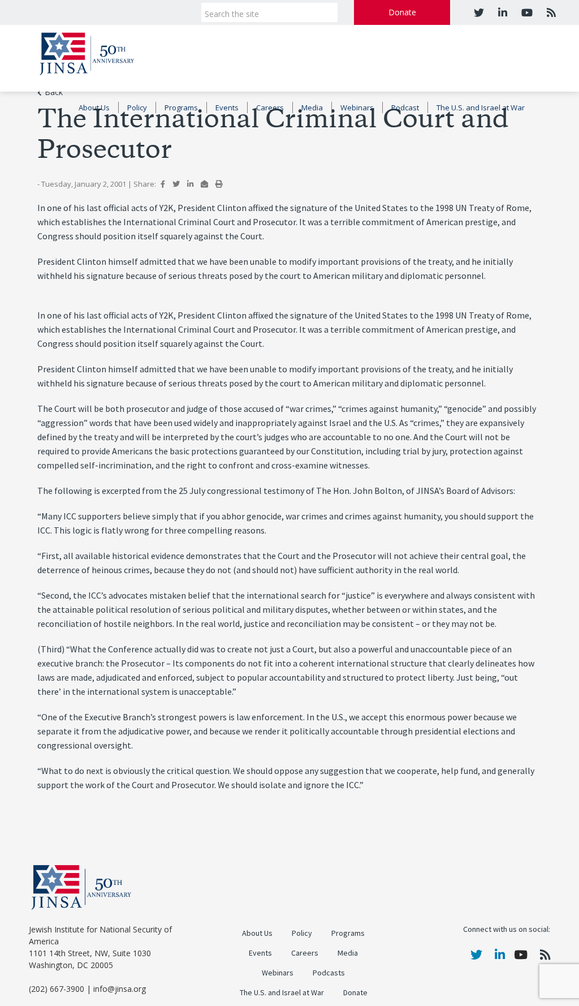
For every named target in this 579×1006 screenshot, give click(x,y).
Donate (402, 12)
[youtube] (525, 12)
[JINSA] (86, 51)
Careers (270, 107)
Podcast (405, 107)
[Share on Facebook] (163, 184)
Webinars (357, 107)
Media (312, 107)
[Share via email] (204, 184)
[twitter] (479, 12)
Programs (181, 107)
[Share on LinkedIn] (190, 184)
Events (227, 107)
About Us (94, 107)
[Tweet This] (176, 184)
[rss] (549, 12)
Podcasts (329, 973)
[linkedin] (501, 12)
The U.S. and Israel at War (481, 107)
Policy (137, 107)
